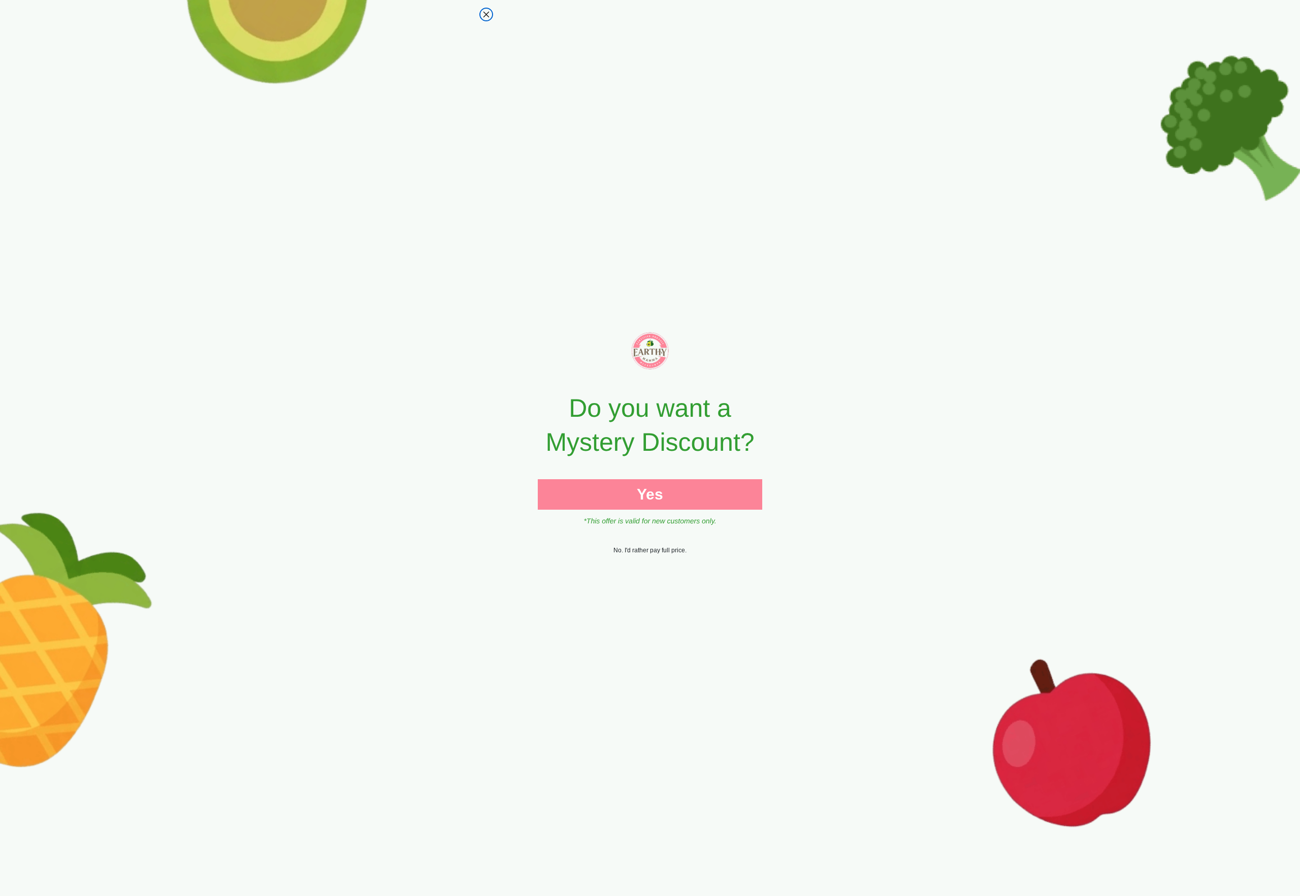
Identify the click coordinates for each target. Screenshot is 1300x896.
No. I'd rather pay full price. (650, 550)
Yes (650, 494)
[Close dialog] (486, 14)
